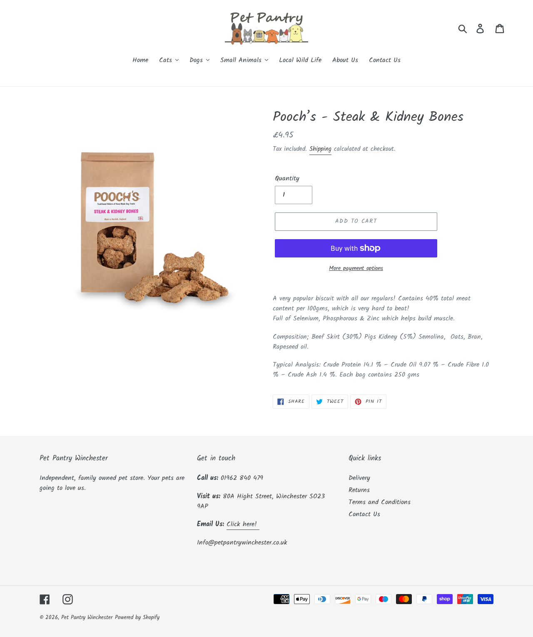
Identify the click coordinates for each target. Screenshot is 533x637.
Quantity (287, 179)
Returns (359, 490)
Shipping (320, 149)
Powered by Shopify (137, 617)
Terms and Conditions (380, 502)
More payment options (356, 268)
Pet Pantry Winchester (86, 617)
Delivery (359, 478)
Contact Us (364, 514)
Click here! (243, 524)
